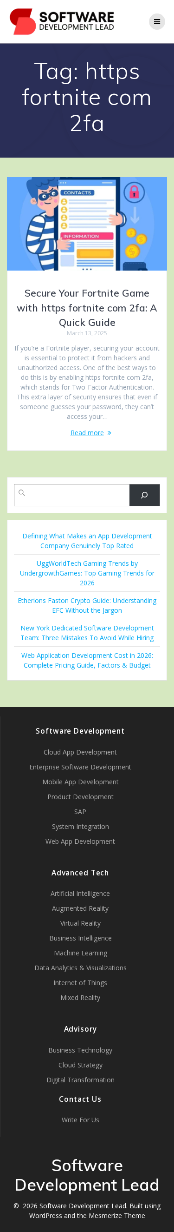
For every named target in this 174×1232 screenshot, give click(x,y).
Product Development (80, 796)
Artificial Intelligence (80, 893)
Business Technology (80, 1050)
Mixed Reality (80, 997)
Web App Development (80, 841)
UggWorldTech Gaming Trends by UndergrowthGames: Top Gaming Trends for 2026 (87, 573)
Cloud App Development (80, 752)
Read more (87, 432)
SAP (80, 811)
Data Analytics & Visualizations (80, 967)
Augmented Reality (80, 908)
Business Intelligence (80, 938)
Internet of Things (80, 982)
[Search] (144, 495)
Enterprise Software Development (80, 766)
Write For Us (80, 1119)
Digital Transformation (80, 1079)
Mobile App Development (80, 781)
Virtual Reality (80, 923)
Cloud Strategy (80, 1064)
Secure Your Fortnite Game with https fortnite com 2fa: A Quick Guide (87, 307)
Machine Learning (80, 952)
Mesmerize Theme (117, 1215)
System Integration (80, 826)
